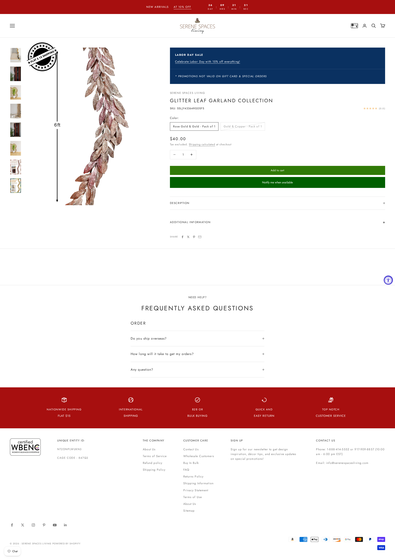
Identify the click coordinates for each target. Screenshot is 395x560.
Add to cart (277, 170)
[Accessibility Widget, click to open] (388, 280)
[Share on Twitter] (188, 237)
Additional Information (190, 222)
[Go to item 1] (15, 55)
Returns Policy (193, 476)
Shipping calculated (202, 144)
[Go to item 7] (15, 167)
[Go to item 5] (15, 129)
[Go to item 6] (15, 148)
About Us (149, 449)
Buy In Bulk (191, 463)
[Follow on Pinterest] (44, 525)
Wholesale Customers (198, 456)
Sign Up (237, 440)
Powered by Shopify (66, 543)
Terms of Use (192, 497)
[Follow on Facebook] (12, 525)
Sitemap (189, 511)
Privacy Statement (195, 490)
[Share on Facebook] (182, 237)
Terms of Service (155, 456)
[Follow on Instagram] (33, 525)
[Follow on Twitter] (23, 525)
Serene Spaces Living (187, 93)
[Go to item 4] (15, 111)
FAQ (186, 470)
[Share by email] (199, 237)
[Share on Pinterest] (194, 237)
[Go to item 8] (15, 185)
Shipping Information (198, 483)
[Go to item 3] (15, 92)
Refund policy (153, 463)
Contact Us (191, 449)
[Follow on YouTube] (55, 525)
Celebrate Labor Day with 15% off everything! (207, 61)
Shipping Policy (154, 470)
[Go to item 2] (15, 73)
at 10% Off (182, 7)
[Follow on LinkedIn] (65, 525)
